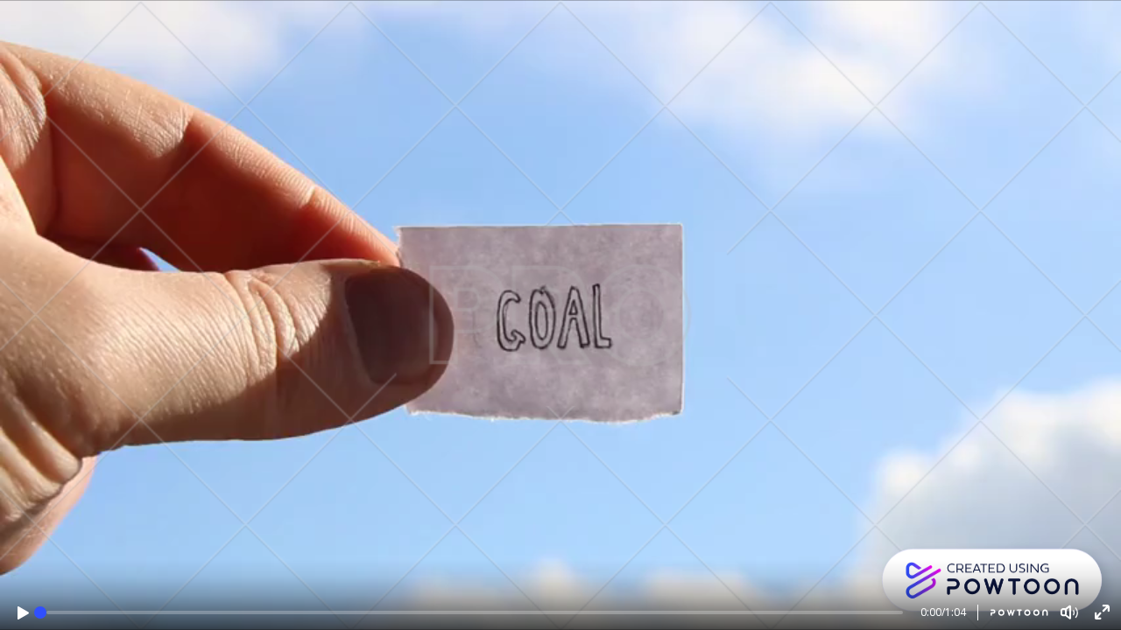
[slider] (40, 612)
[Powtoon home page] (1012, 612)
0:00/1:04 (943, 612)
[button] (23, 613)
